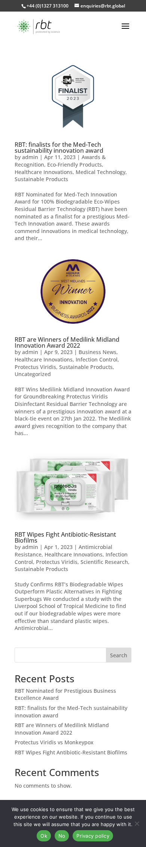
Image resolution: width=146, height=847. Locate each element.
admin (30, 157)
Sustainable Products (41, 179)
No (62, 836)
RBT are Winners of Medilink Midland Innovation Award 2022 (67, 342)
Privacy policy (92, 836)
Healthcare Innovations (44, 172)
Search (118, 655)
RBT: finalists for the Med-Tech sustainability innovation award (59, 147)
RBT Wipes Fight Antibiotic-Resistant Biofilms (65, 537)
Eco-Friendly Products (74, 164)
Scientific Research (104, 561)
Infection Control (97, 359)
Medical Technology (100, 172)
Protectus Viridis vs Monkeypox (54, 742)
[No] (136, 823)
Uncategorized (33, 374)
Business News (97, 352)
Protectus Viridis (35, 366)
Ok (43, 836)
